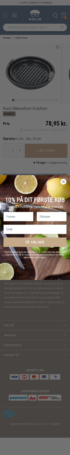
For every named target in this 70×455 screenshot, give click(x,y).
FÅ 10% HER (35, 242)
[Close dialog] (63, 182)
